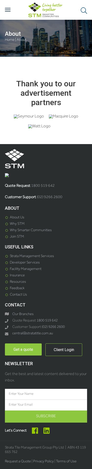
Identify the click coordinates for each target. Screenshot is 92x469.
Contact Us (18, 295)
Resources (18, 282)
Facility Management (25, 269)
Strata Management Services (32, 256)
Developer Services (25, 263)
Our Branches (23, 314)
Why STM (17, 224)
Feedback (17, 288)
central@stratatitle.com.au (32, 334)
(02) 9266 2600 (49, 197)
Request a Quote (18, 462)
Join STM (17, 237)
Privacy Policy (43, 462)
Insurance (17, 276)
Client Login (64, 349)
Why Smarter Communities (31, 230)
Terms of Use (66, 462)
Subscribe (46, 416)
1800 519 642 (43, 186)
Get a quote (23, 349)
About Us (17, 218)
